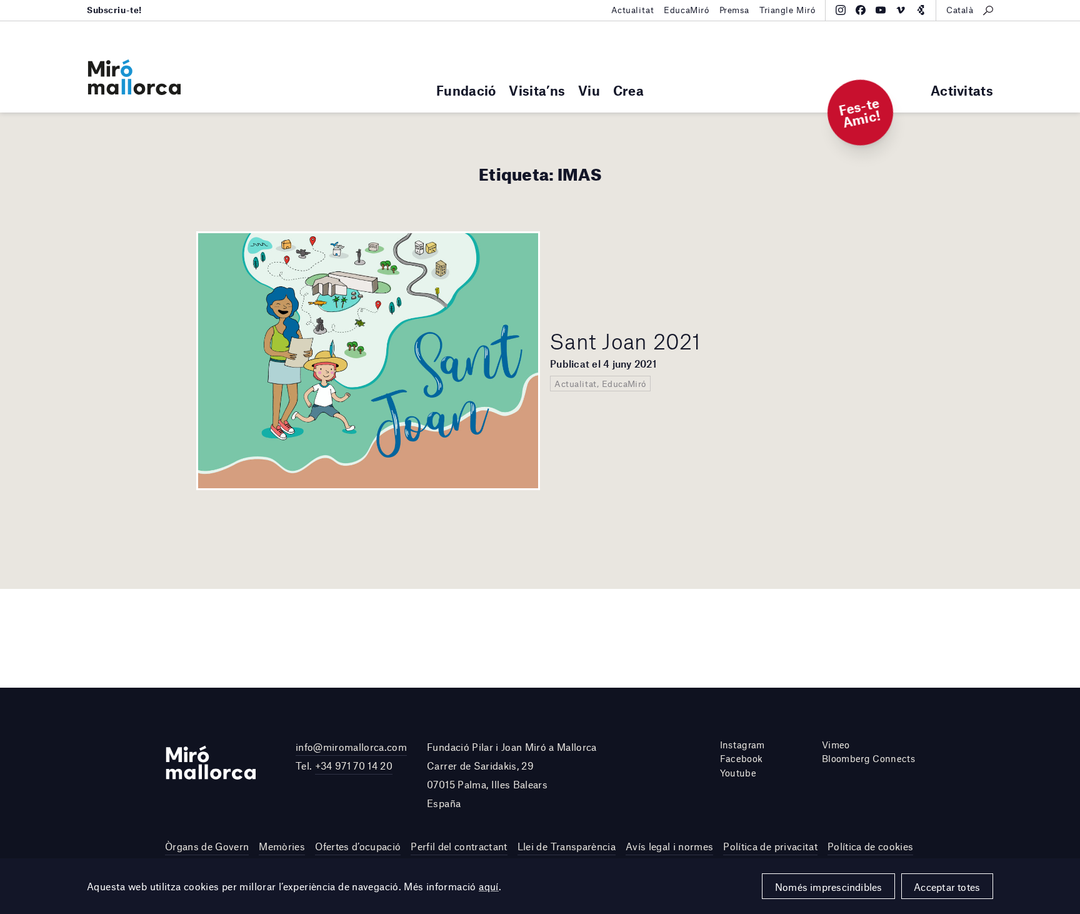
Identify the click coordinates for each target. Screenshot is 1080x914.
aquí (489, 886)
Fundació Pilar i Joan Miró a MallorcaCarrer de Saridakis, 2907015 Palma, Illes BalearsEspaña (512, 775)
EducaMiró (686, 10)
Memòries (282, 846)
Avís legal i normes (669, 846)
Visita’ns (537, 90)
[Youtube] (881, 10)
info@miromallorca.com (351, 747)
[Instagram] (841, 10)
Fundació (466, 90)
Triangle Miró (787, 10)
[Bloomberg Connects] (921, 10)
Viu (589, 90)
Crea (628, 90)
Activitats (962, 90)
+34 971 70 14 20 (353, 765)
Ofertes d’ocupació (358, 846)
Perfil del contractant (459, 846)
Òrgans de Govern (207, 846)
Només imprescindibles (828, 887)
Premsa (734, 10)
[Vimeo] (901, 10)
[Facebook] (861, 10)
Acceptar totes (947, 887)
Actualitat (632, 10)
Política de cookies (870, 846)
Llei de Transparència (567, 846)
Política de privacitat (770, 846)
